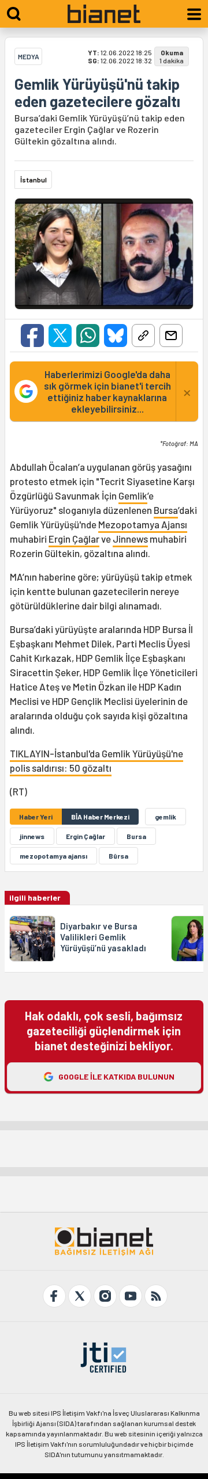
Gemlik (132, 495)
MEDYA (28, 56)
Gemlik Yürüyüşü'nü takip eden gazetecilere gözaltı (97, 92)
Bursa (166, 510)
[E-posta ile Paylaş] (171, 335)
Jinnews (130, 538)
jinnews (32, 836)
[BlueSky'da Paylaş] (115, 335)
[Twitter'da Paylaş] (60, 335)
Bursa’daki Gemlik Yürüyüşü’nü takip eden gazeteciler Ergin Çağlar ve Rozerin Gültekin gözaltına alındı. (99, 129)
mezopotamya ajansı (53, 856)
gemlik (165, 817)
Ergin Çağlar (74, 538)
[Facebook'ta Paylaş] (32, 335)
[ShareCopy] (143, 335)
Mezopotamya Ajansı (142, 524)
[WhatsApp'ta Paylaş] (87, 335)
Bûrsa (118, 856)
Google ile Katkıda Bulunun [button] (116, 1076)
